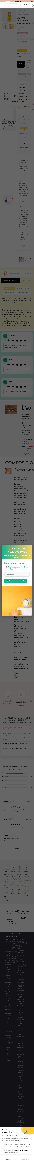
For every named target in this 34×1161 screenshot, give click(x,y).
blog (20, 5)
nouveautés (12, 5)
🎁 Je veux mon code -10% (16, 581)
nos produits (4, 5)
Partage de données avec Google (11, 1152)
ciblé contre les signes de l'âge (24, 1)
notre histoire (26, 5)
